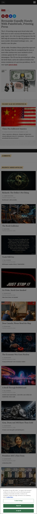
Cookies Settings (18, 500)
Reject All (18, 505)
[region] (18, 501)
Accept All (18, 510)
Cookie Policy (10, 497)
